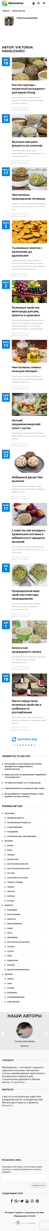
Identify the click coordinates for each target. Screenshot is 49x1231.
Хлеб (9, 956)
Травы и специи (15, 882)
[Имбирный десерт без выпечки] (29, 461)
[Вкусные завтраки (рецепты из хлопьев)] (29, 125)
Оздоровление (14, 827)
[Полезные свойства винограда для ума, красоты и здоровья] (29, 291)
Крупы (10, 845)
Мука (9, 850)
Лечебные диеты (15, 818)
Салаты (11, 946)
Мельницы (12, 937)
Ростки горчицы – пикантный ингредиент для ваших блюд (28, 88)
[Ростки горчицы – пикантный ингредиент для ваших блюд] (29, 68)
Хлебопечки (13, 1002)
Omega (10, 979)
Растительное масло (17, 864)
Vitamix (10, 988)
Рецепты (9, 905)
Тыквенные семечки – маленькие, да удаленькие (27, 251)
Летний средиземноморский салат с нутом (26, 424)
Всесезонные (13, 914)
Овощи (10, 855)
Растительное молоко (18, 868)
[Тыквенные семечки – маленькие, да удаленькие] (29, 231)
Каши (10, 928)
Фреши (10, 887)
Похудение (12, 832)
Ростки (11, 873)
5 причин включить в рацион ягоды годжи (25, 788)
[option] (24, 1034)
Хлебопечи (12, 960)
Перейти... (8, 1105)
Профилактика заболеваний (21, 836)
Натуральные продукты (19, 822)
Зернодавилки (14, 923)
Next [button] (46, 1033)
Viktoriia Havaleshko (27, 18)
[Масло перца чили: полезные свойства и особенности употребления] (29, 685)
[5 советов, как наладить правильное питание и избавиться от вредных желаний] (29, 514)
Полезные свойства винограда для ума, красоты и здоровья (26, 311)
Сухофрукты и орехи (17, 878)
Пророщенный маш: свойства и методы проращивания (26, 594)
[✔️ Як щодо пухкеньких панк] (24, 1133)
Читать (24, 1046)
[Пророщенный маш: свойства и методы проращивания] (29, 575)
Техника (9, 974)
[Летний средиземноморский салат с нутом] (29, 404)
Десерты (11, 919)
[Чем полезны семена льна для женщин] (29, 351)
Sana (9, 983)
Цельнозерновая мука (18, 969)
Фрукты (11, 891)
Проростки (12, 859)
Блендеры (12, 910)
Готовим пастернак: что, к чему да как (23, 783)
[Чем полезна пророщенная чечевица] (29, 178)
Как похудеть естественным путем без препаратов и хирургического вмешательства (23, 766)
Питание (9, 841)
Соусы (10, 951)
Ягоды (10, 901)
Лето (9, 933)
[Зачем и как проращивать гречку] (29, 631)
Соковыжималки (15, 997)
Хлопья (11, 896)
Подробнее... (19, 1082)
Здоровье (10, 813)
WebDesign (32, 1223)
